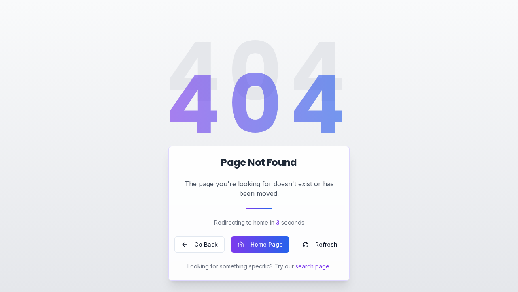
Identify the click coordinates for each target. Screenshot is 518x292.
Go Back (206, 244)
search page (312, 266)
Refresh (326, 244)
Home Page (267, 244)
